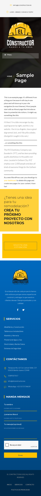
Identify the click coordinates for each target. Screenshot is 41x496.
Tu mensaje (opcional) (12, 424)
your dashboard (10, 180)
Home (9, 76)
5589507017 (13, 376)
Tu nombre (8, 404)
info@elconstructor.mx (16, 381)
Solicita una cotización (20, 246)
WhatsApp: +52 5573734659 (19, 386)
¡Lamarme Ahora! (11, 414)
